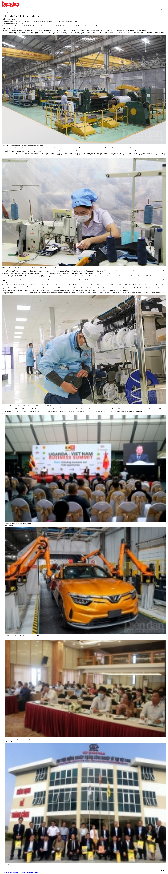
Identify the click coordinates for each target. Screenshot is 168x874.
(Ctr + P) (164, 9)
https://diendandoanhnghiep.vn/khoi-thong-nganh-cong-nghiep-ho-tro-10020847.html (19, 872)
